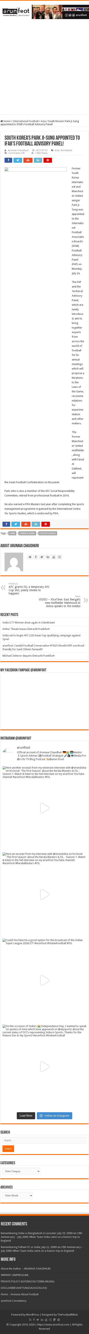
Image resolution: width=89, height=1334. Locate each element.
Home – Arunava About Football (19, 1294)
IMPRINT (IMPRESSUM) (14, 1275)
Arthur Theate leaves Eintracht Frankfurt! (26, 629)
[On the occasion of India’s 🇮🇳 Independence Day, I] (44, 1067)
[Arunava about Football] (44, 11)
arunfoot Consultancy (13, 1300)
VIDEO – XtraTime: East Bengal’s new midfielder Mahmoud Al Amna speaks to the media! (59, 601)
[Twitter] (38, 1319)
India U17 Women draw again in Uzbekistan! (28, 622)
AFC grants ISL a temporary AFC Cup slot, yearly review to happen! (29, 588)
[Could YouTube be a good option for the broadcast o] (44, 981)
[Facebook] (34, 1319)
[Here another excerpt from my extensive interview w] (44, 808)
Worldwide (66, 150)
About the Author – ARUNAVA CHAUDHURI (26, 1268)
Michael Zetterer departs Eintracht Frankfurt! (28, 655)
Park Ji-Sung (27, 533)
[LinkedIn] (42, 1319)
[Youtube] (46, 1319)
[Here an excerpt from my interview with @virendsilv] (44, 894)
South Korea (48, 533)
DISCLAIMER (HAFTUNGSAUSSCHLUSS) (24, 1287)
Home (7, 121)
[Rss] (30, 1319)
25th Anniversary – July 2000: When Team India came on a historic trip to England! (41, 1237)
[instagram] (50, 1319)
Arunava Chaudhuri (18, 150)
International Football (25, 121)
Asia (43, 121)
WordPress (32, 1314)
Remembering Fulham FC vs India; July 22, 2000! (29, 1247)
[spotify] (58, 1319)
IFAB (12, 533)
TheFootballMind (67, 1314)
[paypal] (54, 1319)
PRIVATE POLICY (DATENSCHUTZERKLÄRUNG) (27, 1281)
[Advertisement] (44, 69)
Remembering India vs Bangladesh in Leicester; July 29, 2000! (37, 1233)
